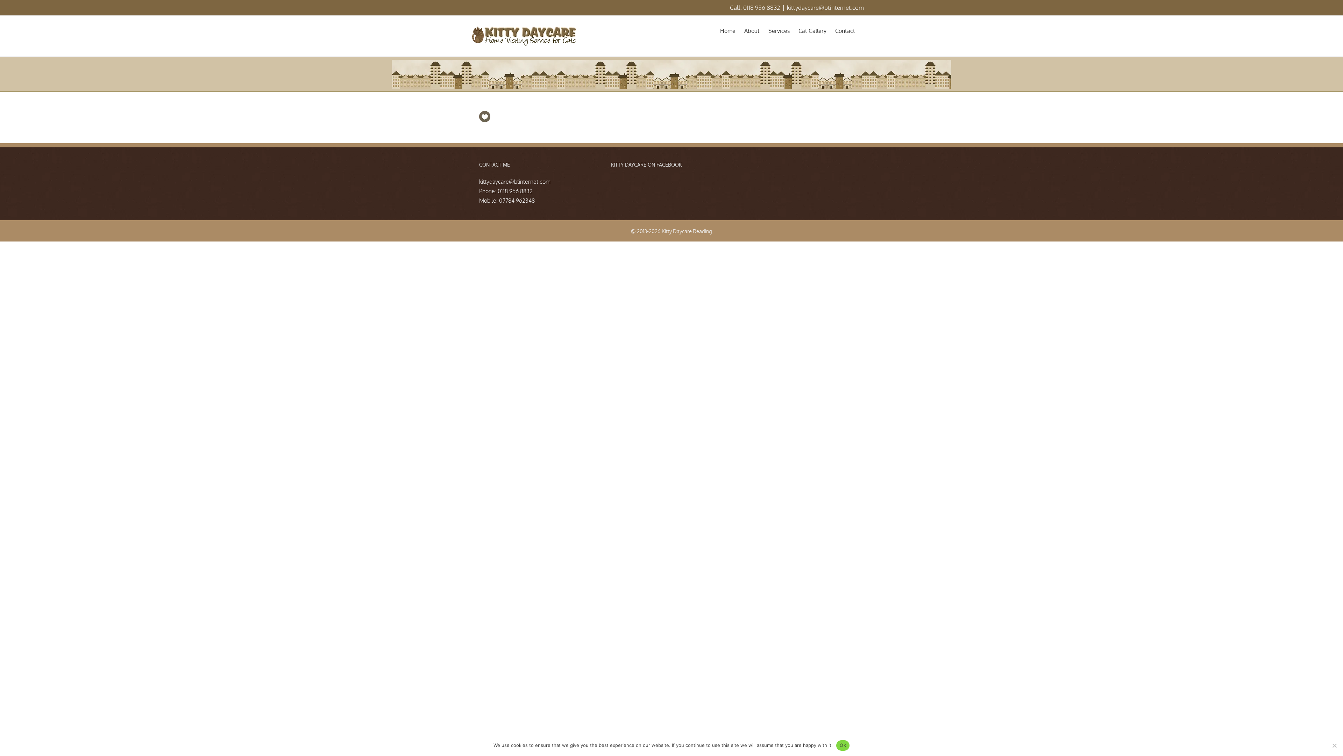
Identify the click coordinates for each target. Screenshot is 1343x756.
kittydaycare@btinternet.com (825, 7)
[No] (1334, 745)
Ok (843, 745)
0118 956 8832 (515, 191)
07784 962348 (517, 200)
